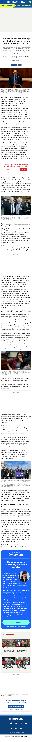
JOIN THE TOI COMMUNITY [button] (16, 706)
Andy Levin (18, 694)
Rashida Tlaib (25, 694)
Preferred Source (16, 57)
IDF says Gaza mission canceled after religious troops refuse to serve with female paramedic (9, 649)
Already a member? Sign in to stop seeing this (16, 626)
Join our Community (7, 5)
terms (22, 172)
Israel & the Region (11, 694)
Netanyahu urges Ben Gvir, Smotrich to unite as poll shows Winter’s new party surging (23, 649)
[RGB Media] (13, 736)
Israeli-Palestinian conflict (7, 695)
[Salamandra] (24, 736)
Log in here (20, 709)
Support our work (16, 622)
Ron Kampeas (16, 60)
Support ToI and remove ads (24, 5)
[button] (30, 2)
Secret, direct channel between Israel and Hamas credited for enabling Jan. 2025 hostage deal (22, 668)
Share (14, 65)
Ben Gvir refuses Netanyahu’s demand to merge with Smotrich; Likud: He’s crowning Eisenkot (8, 668)
